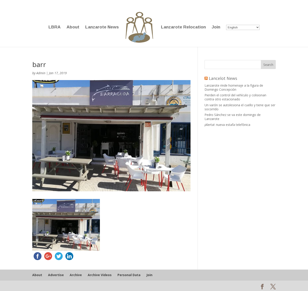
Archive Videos (100, 275)
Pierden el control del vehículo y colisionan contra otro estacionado (235, 97)
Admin (40, 73)
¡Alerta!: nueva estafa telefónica (227, 124)
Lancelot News (223, 78)
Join (216, 27)
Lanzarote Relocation (183, 27)
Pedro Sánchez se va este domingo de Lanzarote (233, 117)
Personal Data (128, 275)
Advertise (56, 275)
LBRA (54, 27)
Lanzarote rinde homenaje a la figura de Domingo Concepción (234, 87)
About (73, 27)
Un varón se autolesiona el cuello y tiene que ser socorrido (240, 107)
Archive (76, 275)
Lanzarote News (102, 27)
